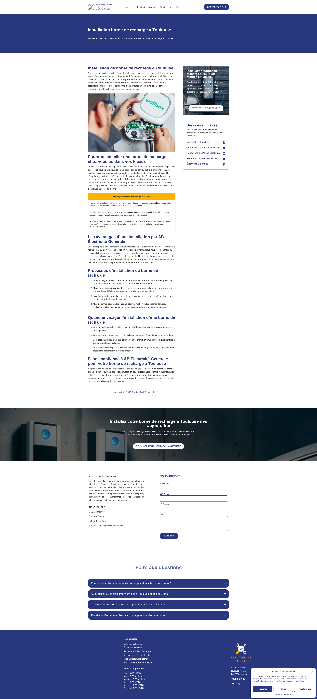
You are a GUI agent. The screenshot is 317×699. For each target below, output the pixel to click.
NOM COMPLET (166, 483)
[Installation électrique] (224, 142)
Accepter (263, 689)
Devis (178, 7)
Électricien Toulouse (146, 7)
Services (164, 7)
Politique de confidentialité (283, 695)
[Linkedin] (233, 684)
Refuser (283, 689)
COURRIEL (164, 494)
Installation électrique (198, 142)
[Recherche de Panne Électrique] (224, 153)
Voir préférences (303, 689)
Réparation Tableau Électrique (203, 147)
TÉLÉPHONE (165, 504)
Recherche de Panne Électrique (204, 153)
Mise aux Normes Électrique (202, 158)
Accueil (129, 7)
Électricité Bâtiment (197, 163)
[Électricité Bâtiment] (224, 164)
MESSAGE (164, 515)
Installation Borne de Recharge (138, 663)
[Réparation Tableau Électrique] (224, 148)
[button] (312, 671)
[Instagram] (239, 684)
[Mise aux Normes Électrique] (224, 159)
